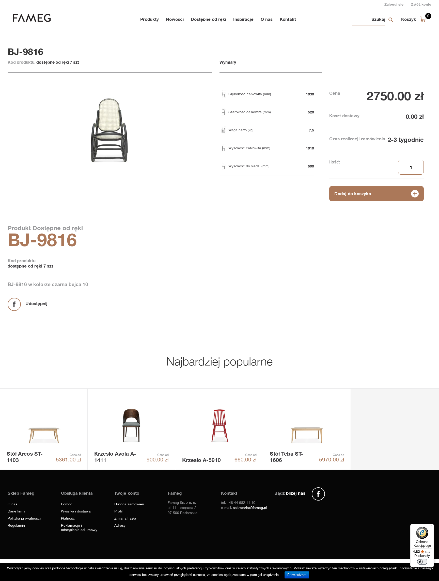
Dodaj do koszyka (352, 193)
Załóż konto (421, 4)
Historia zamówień (129, 504)
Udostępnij (36, 303)
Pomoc (66, 504)
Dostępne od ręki (208, 19)
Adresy (120, 525)
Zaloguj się (393, 4)
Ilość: (334, 161)
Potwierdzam (296, 575)
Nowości (175, 19)
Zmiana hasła (125, 518)
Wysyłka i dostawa (76, 511)
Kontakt (288, 19)
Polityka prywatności (24, 518)
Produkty (149, 19)
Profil (118, 511)
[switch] (422, 562)
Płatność (68, 518)
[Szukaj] (391, 20)
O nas (267, 19)
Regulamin (16, 525)
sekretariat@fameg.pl (250, 508)
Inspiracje (243, 19)
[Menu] (431, 527)
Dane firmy (16, 511)
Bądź (289, 493)
